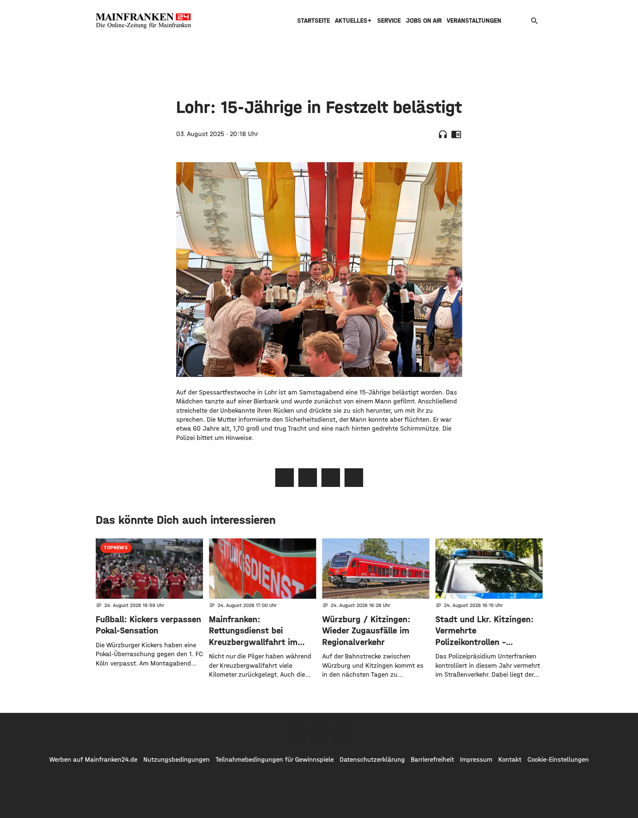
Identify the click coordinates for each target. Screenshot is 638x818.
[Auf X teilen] (307, 477)
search (534, 20)
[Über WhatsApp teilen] (330, 477)
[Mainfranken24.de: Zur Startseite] (143, 20)
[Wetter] (522, 20)
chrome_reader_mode (456, 134)
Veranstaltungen (474, 21)
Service (389, 21)
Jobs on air (424, 21)
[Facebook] (296, 734)
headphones (443, 134)
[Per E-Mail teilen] (354, 477)
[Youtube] (342, 734)
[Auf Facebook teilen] (284, 477)
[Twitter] (319, 734)
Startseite (313, 21)
